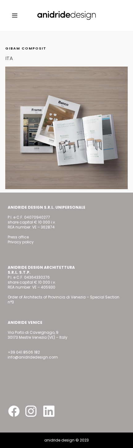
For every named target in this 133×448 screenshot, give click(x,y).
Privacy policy (21, 242)
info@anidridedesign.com (33, 357)
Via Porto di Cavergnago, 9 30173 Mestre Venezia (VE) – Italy (37, 335)
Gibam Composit (25, 48)
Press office (18, 237)
